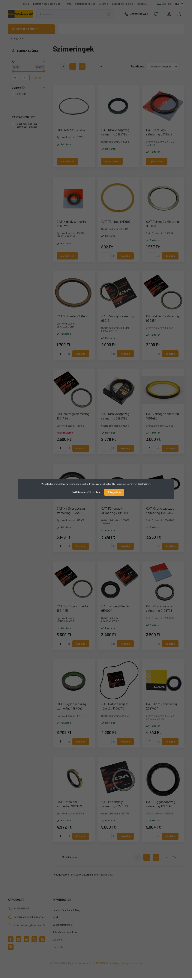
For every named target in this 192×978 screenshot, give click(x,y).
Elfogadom (114, 492)
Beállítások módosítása (85, 492)
